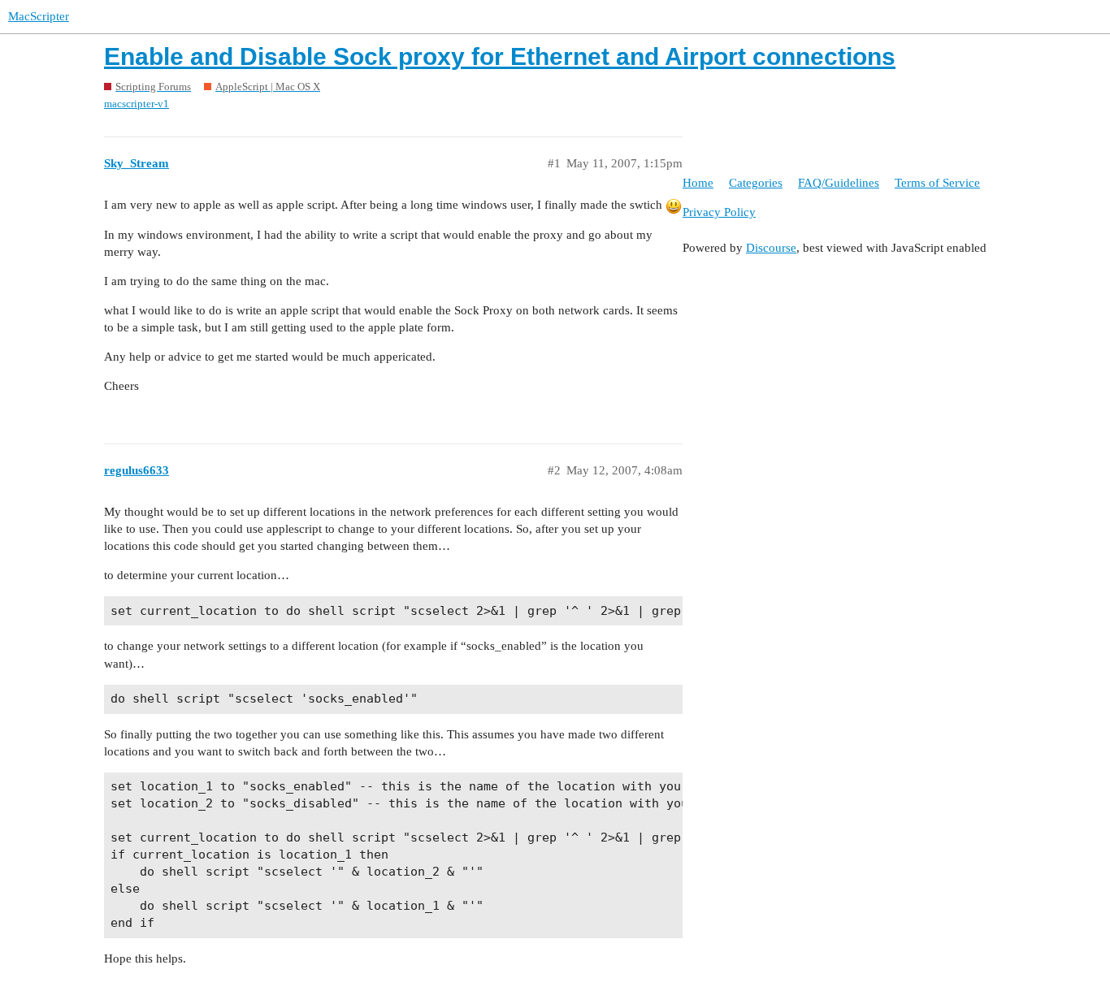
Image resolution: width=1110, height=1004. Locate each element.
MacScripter (38, 16)
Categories (756, 182)
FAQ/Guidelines (838, 182)
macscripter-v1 (136, 103)
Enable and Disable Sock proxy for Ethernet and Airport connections (499, 56)
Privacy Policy (719, 212)
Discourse (771, 247)
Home (698, 182)
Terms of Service (937, 182)
